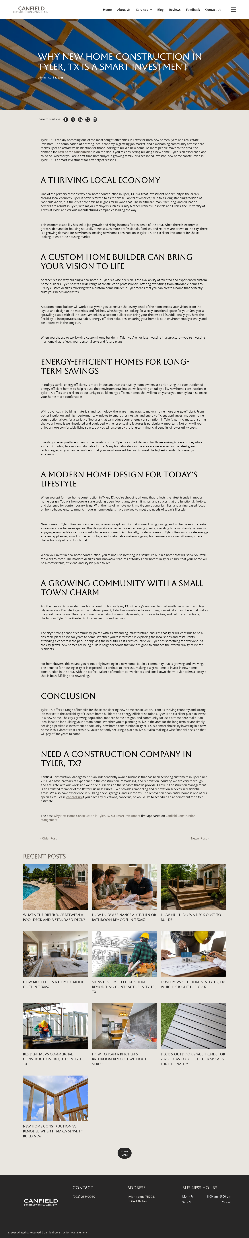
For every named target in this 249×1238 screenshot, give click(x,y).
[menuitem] (107, 9)
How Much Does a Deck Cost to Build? (191, 917)
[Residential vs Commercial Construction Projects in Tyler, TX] (55, 1026)
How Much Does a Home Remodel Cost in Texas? (54, 984)
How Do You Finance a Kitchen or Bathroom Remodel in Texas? (124, 917)
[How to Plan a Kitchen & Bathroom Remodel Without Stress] (124, 1026)
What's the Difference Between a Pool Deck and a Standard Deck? (54, 917)
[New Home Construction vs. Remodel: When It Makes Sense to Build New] (55, 1098)
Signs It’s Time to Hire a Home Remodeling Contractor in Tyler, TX (124, 987)
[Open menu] (233, 9)
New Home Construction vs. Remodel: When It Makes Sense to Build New (53, 1131)
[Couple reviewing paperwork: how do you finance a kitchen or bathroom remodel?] (124, 887)
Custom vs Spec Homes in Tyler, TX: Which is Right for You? (193, 984)
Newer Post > (200, 838)
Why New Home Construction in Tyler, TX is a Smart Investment (97, 816)
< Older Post (48, 838)
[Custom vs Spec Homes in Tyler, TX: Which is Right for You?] (193, 954)
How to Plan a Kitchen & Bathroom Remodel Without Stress (119, 1059)
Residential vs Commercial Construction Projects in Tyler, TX (54, 1059)
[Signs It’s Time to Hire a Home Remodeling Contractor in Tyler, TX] (124, 954)
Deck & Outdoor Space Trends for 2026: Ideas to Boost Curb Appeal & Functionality (193, 1059)
